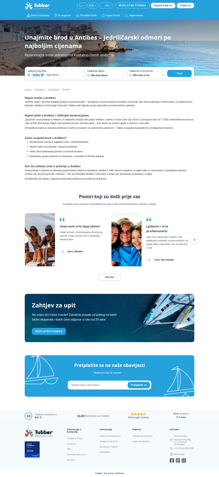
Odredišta (105, 452)
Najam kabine (136, 15)
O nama (71, 443)
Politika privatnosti (142, 436)
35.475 (81, 416)
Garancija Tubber (109, 446)
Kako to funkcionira (110, 436)
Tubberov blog (74, 438)
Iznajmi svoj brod (109, 441)
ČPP (69, 449)
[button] (24, 239)
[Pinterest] (178, 460)
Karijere (71, 459)
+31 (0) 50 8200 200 (183, 448)
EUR (91, 5)
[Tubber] (37, 5)
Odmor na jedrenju (40, 15)
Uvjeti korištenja (141, 441)
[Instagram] (184, 460)
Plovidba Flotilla (88, 15)
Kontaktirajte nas (76, 454)
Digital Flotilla (113, 15)
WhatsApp (179, 454)
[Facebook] (172, 460)
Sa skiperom (64, 15)
